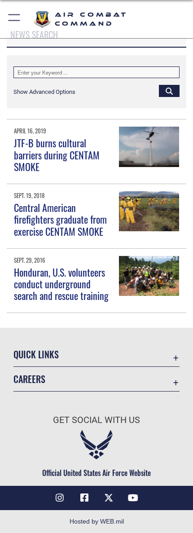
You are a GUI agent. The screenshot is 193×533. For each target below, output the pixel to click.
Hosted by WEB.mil (97, 521)
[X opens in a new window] (108, 498)
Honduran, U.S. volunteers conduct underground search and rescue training (61, 284)
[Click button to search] (169, 91)
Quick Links (36, 354)
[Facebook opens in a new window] (84, 498)
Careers (29, 379)
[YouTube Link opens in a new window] (133, 498)
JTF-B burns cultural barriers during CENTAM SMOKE (57, 155)
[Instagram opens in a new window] (59, 498)
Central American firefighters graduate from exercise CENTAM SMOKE (60, 219)
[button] (14, 19)
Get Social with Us (96, 420)
